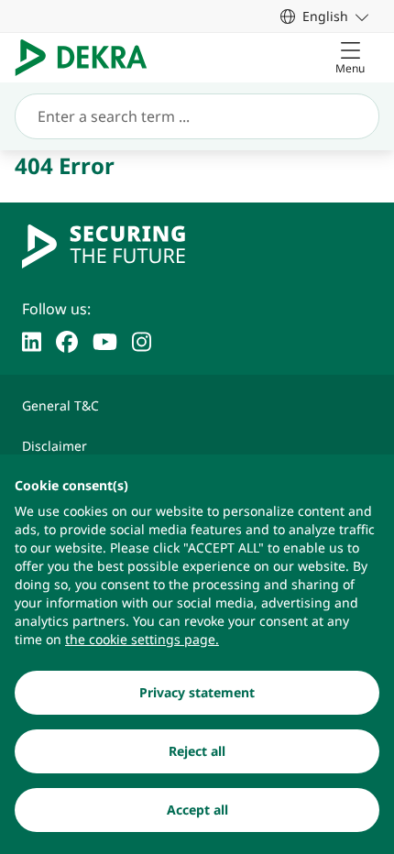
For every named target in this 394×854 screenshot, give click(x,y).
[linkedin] (31, 340)
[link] (324, 16)
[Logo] (88, 57)
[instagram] (141, 340)
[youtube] (105, 340)
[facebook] (67, 340)
